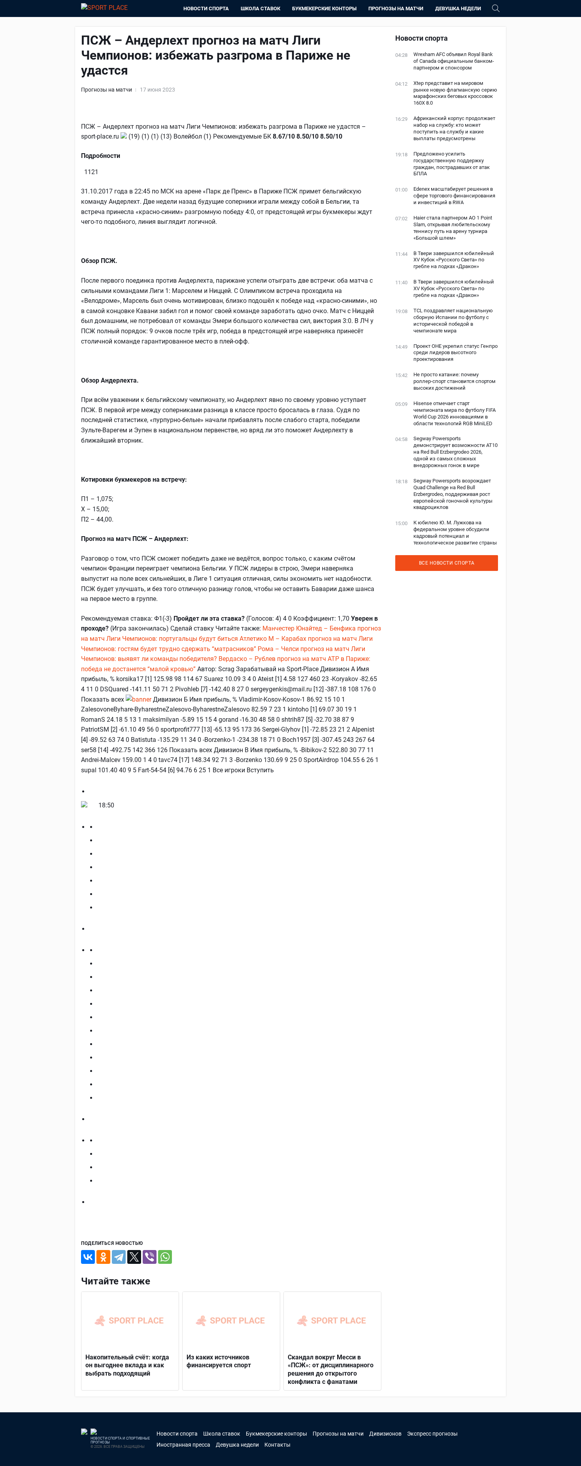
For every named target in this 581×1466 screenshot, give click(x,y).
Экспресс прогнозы (432, 1433)
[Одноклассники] (103, 1257)
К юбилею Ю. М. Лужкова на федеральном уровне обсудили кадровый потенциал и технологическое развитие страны (455, 533)
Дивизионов (385, 1433)
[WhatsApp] (165, 1257)
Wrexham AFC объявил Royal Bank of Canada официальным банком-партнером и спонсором (453, 61)
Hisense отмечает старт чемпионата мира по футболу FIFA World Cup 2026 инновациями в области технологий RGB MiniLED (454, 413)
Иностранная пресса (183, 1445)
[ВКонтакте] (88, 1257)
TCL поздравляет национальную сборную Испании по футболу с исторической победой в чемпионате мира (453, 321)
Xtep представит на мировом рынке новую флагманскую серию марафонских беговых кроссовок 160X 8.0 (455, 93)
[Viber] (150, 1257)
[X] (134, 1257)
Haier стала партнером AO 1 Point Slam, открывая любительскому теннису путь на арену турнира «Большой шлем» (452, 228)
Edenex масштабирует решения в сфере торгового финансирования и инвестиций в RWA (454, 195)
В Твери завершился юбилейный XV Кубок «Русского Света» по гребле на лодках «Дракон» (453, 260)
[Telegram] (119, 1257)
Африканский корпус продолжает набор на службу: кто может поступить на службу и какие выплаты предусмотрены (454, 128)
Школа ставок (260, 8)
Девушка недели (458, 8)
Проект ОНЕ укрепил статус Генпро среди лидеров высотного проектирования (455, 352)
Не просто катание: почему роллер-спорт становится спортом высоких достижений (454, 381)
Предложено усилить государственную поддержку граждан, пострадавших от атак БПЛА (451, 164)
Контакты (277, 1445)
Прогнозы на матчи (395, 8)
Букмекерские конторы (324, 8)
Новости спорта (206, 8)
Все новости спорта (447, 563)
